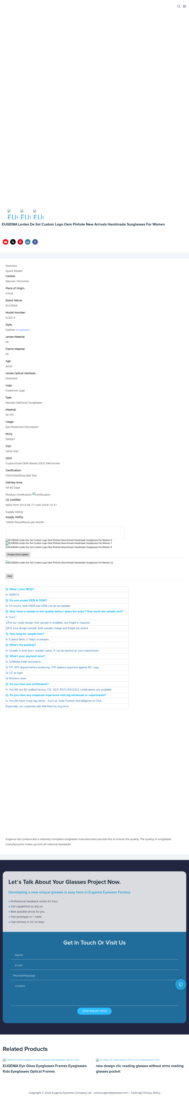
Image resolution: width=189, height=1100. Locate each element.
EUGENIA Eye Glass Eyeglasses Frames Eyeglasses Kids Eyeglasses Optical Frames (45, 1068)
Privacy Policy (151, 1092)
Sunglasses (23, 329)
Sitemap (136, 1092)
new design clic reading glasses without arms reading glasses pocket (140, 1068)
